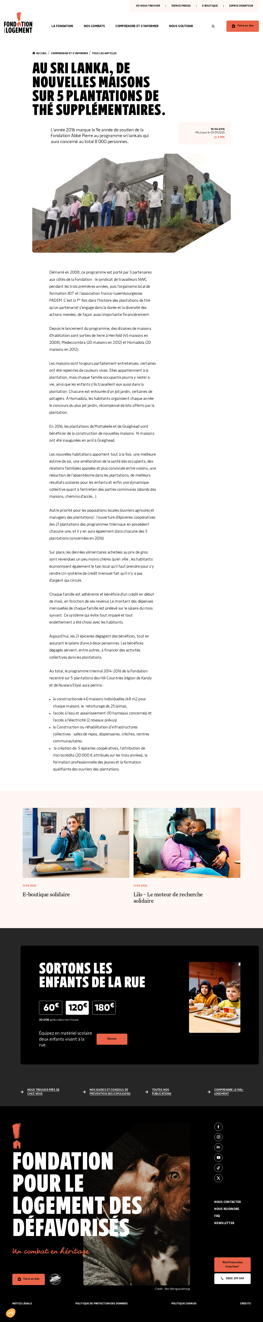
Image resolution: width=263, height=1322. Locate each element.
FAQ (217, 1216)
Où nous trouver (148, 6)
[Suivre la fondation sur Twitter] (232, 1178)
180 (104, 1007)
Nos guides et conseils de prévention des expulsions (110, 1091)
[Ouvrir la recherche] (213, 26)
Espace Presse (181, 6)
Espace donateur (241, 6)
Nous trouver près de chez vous (43, 1091)
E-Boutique (210, 6)
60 (51, 1007)
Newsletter (224, 1223)
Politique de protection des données (101, 1303)
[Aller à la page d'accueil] (22, 22)
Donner (112, 1038)
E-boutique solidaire (46, 894)
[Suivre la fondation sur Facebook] (232, 1127)
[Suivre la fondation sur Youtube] (232, 1157)
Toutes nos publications (162, 1091)
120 (78, 1007)
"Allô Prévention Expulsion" (232, 1264)
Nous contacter (227, 1202)
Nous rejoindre (226, 1209)
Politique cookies (183, 1303)
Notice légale (22, 1303)
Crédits (245, 1303)
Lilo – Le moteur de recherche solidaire (168, 897)
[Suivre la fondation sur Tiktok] (232, 1168)
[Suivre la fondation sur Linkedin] (232, 1147)
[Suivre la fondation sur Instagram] (232, 1137)
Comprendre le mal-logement (229, 1091)
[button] (11, 1313)
